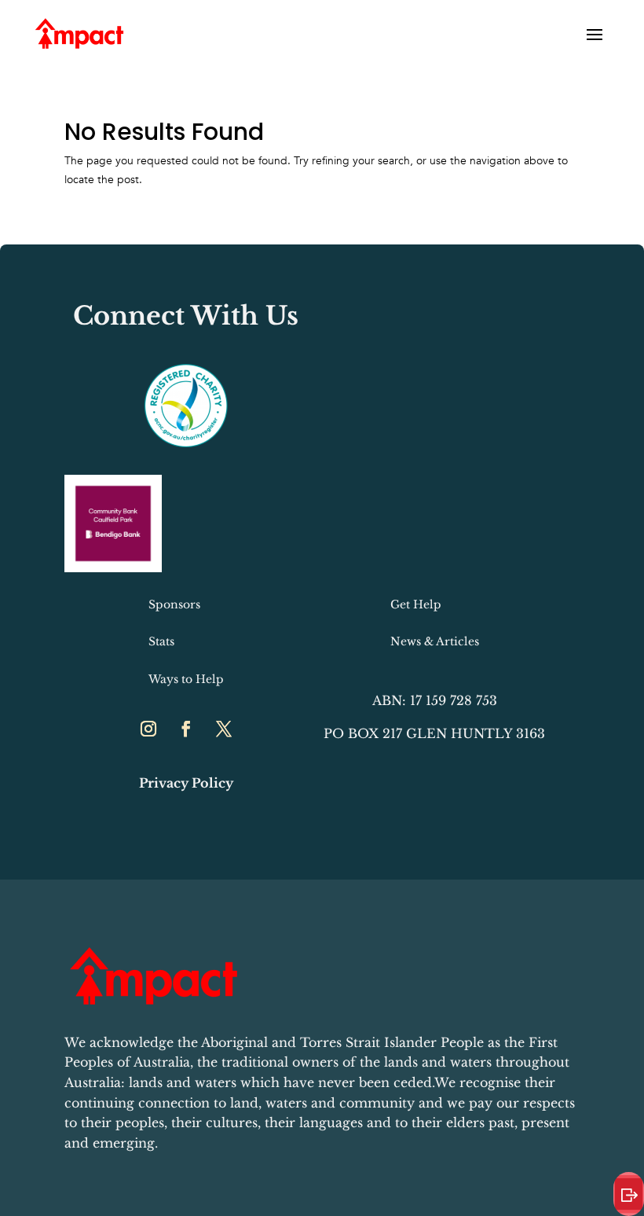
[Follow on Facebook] (186, 728)
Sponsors (174, 604)
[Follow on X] (224, 728)
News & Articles (434, 641)
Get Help (415, 604)
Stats (161, 641)
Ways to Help (186, 679)
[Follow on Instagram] (148, 728)
